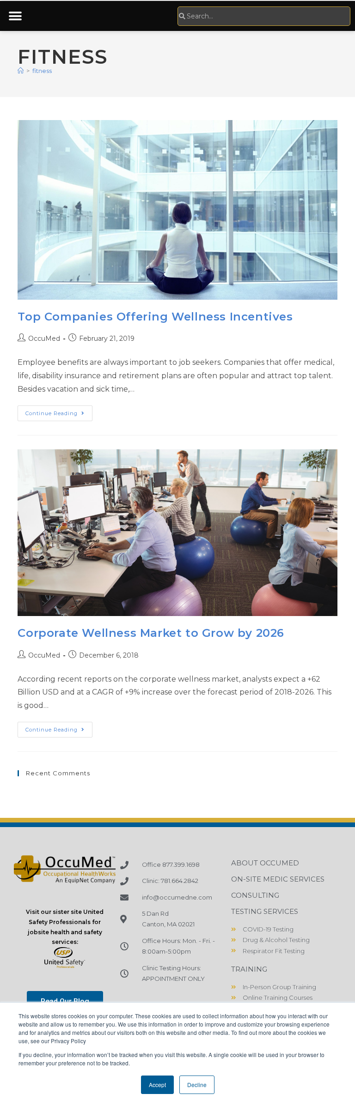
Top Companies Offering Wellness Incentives (155, 316)
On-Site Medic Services (277, 879)
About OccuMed (265, 862)
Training (249, 969)
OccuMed (44, 338)
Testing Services (264, 911)
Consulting (255, 895)
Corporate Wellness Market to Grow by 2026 (151, 633)
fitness (42, 70)
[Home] (21, 70)
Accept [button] (157, 1084)
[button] (15, 16)
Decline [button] (197, 1084)
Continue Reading (58, 411)
